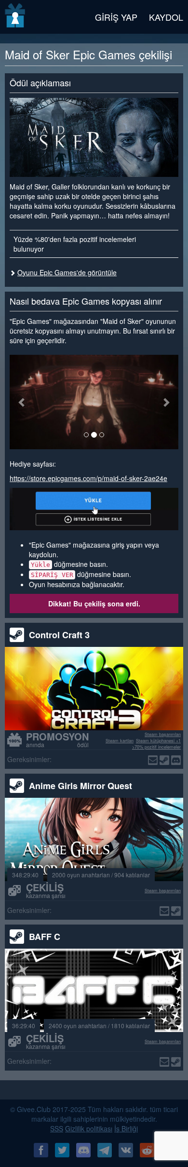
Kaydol (166, 17)
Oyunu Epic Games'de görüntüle (67, 272)
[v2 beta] (16, 17)
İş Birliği (126, 1128)
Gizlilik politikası (88, 1128)
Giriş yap (116, 17)
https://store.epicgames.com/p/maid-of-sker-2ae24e (88, 478)
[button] (22, 402)
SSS (56, 1128)
